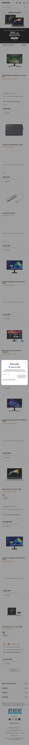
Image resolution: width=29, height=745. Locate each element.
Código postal (6, 374)
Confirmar (21, 376)
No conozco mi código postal (9, 379)
